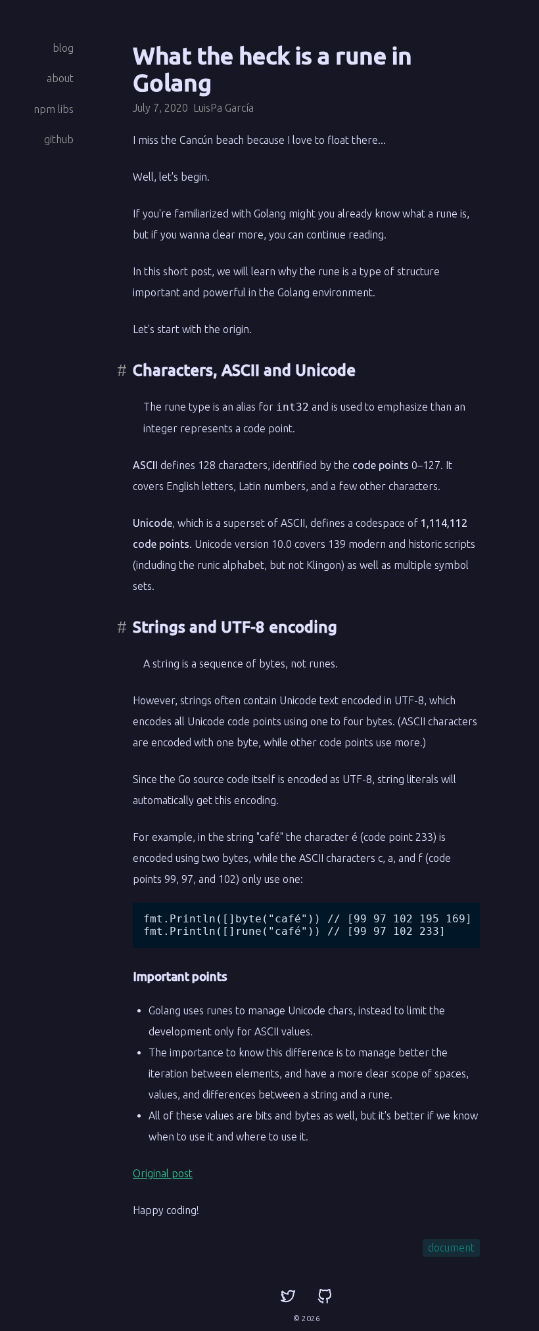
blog (63, 48)
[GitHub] (325, 1297)
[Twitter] (288, 1297)
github (59, 139)
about (60, 78)
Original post (163, 1173)
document (451, 1247)
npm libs (54, 109)
